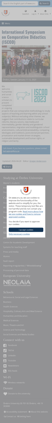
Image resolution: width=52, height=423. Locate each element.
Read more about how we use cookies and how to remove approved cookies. (26, 214)
